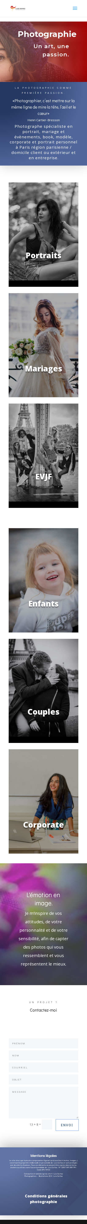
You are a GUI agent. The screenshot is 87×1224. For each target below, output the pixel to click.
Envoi (67, 1125)
